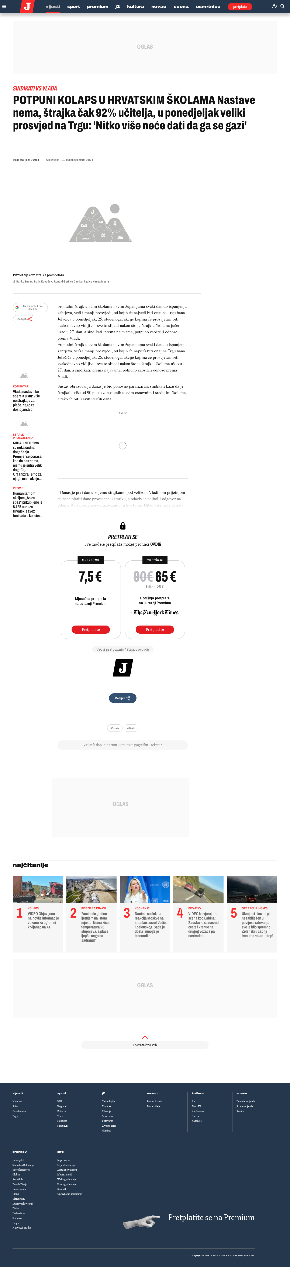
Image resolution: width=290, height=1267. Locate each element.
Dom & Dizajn (20, 1184)
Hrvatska (17, 1101)
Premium (97, 6)
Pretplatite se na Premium (211, 1217)
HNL (59, 1101)
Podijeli (22, 319)
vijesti (18, 1093)
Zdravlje (106, 1111)
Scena (181, 6)
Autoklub (18, 1179)
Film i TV (196, 1106)
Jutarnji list (18, 1160)
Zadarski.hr (19, 1213)
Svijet (15, 1106)
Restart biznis (154, 1101)
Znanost (106, 1106)
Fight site (62, 1121)
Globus (16, 1174)
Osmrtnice (208, 6)
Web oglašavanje (66, 1179)
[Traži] (282, 6)
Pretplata (240, 6)
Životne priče (109, 1125)
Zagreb (16, 1116)
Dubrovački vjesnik (23, 1203)
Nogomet (62, 1106)
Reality (240, 1111)
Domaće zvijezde (246, 1101)
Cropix (16, 1223)
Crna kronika (19, 1111)
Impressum (63, 1160)
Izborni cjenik (64, 1174)
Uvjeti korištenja (66, 1165)
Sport (73, 6)
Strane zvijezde (245, 1106)
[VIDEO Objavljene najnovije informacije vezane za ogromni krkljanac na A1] (38, 890)
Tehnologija (108, 1101)
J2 (117, 6)
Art (193, 1101)
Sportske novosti (21, 1169)
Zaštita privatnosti (67, 1169)
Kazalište (197, 1121)
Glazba (195, 1116)
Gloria (16, 1194)
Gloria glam (19, 1199)
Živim (16, 1208)
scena (242, 1093)
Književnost (198, 1111)
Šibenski (17, 1218)
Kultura (135, 6)
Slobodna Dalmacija (23, 1165)
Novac (159, 6)
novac (152, 1093)
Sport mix (62, 1125)
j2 (103, 1093)
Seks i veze (108, 1116)
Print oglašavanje (66, 1184)
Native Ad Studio (22, 1227)
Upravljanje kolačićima (69, 1194)
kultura (198, 1093)
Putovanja (107, 1121)
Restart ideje (153, 1106)
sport (62, 1093)
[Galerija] (100, 221)
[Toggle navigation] (3, 5)
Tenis (60, 1116)
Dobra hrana (19, 1189)
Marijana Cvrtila (29, 159)
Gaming (106, 1130)
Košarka (61, 1111)
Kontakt (61, 1189)
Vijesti (53, 6)
